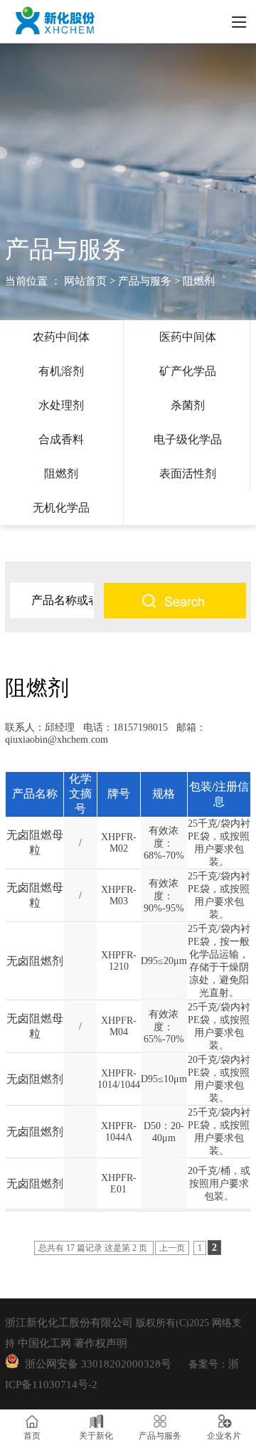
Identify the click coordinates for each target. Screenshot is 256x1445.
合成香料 (61, 439)
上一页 (172, 1248)
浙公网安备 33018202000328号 (95, 1364)
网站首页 (85, 281)
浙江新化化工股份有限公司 (69, 1322)
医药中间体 (187, 337)
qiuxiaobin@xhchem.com (56, 739)
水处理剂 (61, 405)
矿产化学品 (187, 371)
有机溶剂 (61, 371)
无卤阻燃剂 (34, 961)
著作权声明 (100, 1343)
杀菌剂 (188, 405)
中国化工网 (44, 1343)
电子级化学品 (188, 439)
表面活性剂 (187, 473)
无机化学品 (61, 508)
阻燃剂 (61, 473)
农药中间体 (61, 337)
